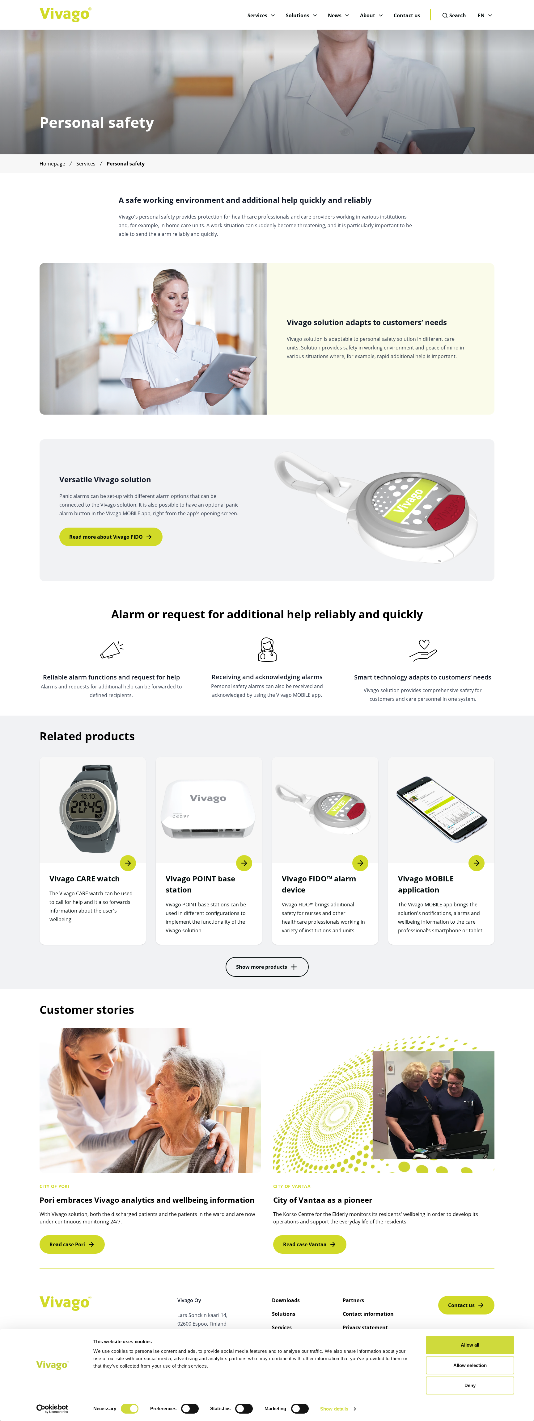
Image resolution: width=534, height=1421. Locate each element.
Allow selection (470, 1365)
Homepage (52, 163)
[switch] (190, 1409)
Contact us (407, 15)
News (334, 15)
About (367, 15)
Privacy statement (365, 1327)
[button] (267, 967)
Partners (353, 1300)
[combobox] (454, 15)
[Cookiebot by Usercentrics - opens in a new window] (52, 1409)
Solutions (297, 15)
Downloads (286, 1300)
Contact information (368, 1313)
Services (257, 15)
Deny (470, 1385)
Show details (334, 1408)
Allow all (470, 1345)
